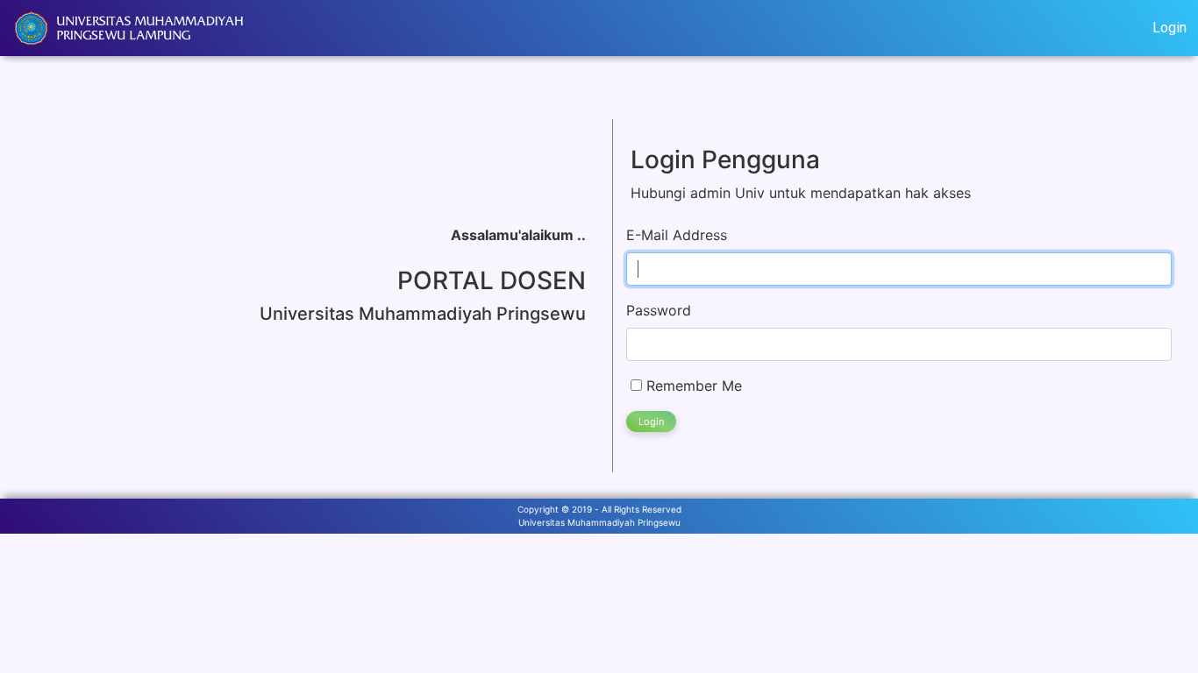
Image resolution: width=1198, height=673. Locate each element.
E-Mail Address (676, 235)
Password (658, 310)
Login (1169, 27)
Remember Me (692, 385)
